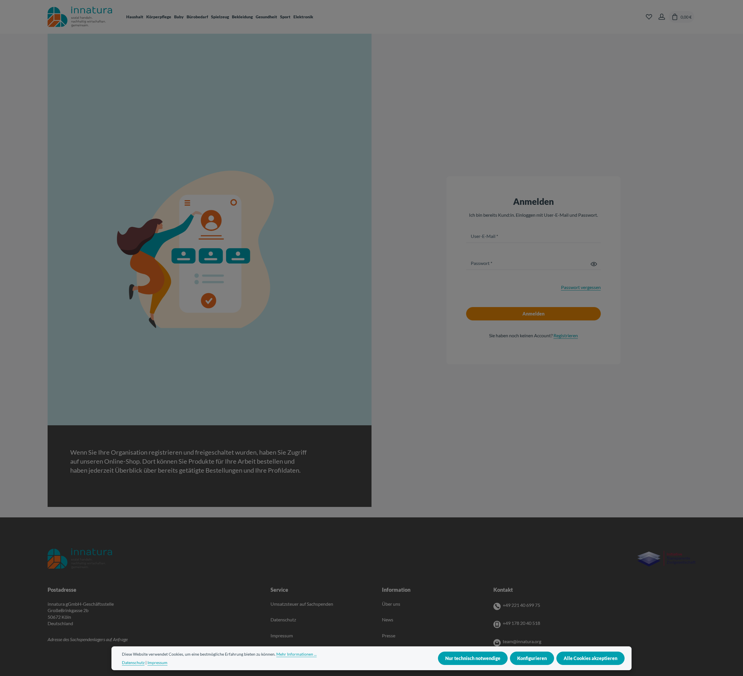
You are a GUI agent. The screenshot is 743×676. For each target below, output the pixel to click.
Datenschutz (283, 619)
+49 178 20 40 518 (521, 623)
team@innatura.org (522, 641)
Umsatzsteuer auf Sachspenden (301, 604)
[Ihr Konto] (662, 17)
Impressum (281, 635)
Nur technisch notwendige (472, 658)
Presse (388, 635)
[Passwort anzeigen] (593, 264)
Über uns (391, 604)
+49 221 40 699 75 (521, 605)
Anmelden (533, 313)
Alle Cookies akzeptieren (590, 658)
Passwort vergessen (581, 287)
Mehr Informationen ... (296, 654)
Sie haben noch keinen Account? (533, 335)
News (387, 619)
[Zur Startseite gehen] (80, 17)
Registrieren (565, 335)
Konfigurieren (532, 658)
